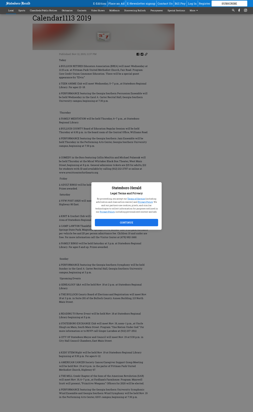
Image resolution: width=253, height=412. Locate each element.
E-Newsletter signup (141, 3)
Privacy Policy (145, 202)
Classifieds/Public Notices (43, 10)
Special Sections (176, 10)
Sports (21, 10)
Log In (192, 3)
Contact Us (165, 3)
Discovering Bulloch (135, 10)
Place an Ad (116, 3)
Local (11, 10)
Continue (126, 222)
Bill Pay (180, 3)
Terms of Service (136, 198)
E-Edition (99, 3)
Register (204, 3)
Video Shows (98, 10)
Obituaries (67, 10)
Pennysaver (157, 10)
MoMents (114, 10)
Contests (81, 10)
